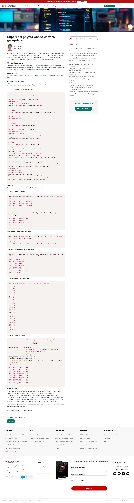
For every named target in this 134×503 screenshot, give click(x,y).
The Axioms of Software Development (81, 51)
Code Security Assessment (12, 448)
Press (16, 500)
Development (59, 430)
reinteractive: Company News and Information (83, 53)
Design (32, 430)
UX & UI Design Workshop (12, 438)
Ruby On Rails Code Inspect (12, 445)
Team (39, 462)
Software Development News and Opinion (82, 76)
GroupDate (36, 65)
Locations (10, 500)
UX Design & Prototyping (37, 435)
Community (41, 467)
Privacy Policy (32, 500)
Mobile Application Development (64, 441)
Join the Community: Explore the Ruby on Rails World (82, 73)
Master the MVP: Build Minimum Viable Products (81, 65)
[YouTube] (127, 473)
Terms (39, 500)
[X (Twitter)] (123, 473)
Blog (54, 6)
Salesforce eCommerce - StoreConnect (90, 445)
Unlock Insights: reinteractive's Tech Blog (81, 48)
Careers (40, 472)
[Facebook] (119, 473)
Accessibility (23, 500)
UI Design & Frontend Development (40, 438)
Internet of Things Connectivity (88, 448)
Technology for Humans (76, 83)
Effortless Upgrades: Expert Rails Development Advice (79, 69)
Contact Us (110, 6)
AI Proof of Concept (10, 451)
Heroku (57, 448)
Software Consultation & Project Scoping (16, 435)
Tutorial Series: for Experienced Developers (82, 58)
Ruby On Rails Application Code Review (16, 441)
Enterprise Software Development (64, 438)
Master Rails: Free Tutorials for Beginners (81, 55)
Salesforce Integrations (86, 438)
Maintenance (108, 430)
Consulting (8, 430)
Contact (4, 500)
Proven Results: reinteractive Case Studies (82, 85)
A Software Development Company (64, 435)
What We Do (25, 6)
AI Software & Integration (86, 435)
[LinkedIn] (114, 473)
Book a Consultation (83, 108)
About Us (47, 6)
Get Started (81, 1)
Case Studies (36, 6)
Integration (83, 430)
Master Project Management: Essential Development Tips (81, 88)
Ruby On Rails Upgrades (61, 445)
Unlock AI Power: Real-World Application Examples (81, 79)
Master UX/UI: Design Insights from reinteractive (79, 61)
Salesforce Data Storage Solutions (88, 441)
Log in (128, 6)
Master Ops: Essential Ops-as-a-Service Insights (83, 91)
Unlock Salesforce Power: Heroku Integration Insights (83, 94)
